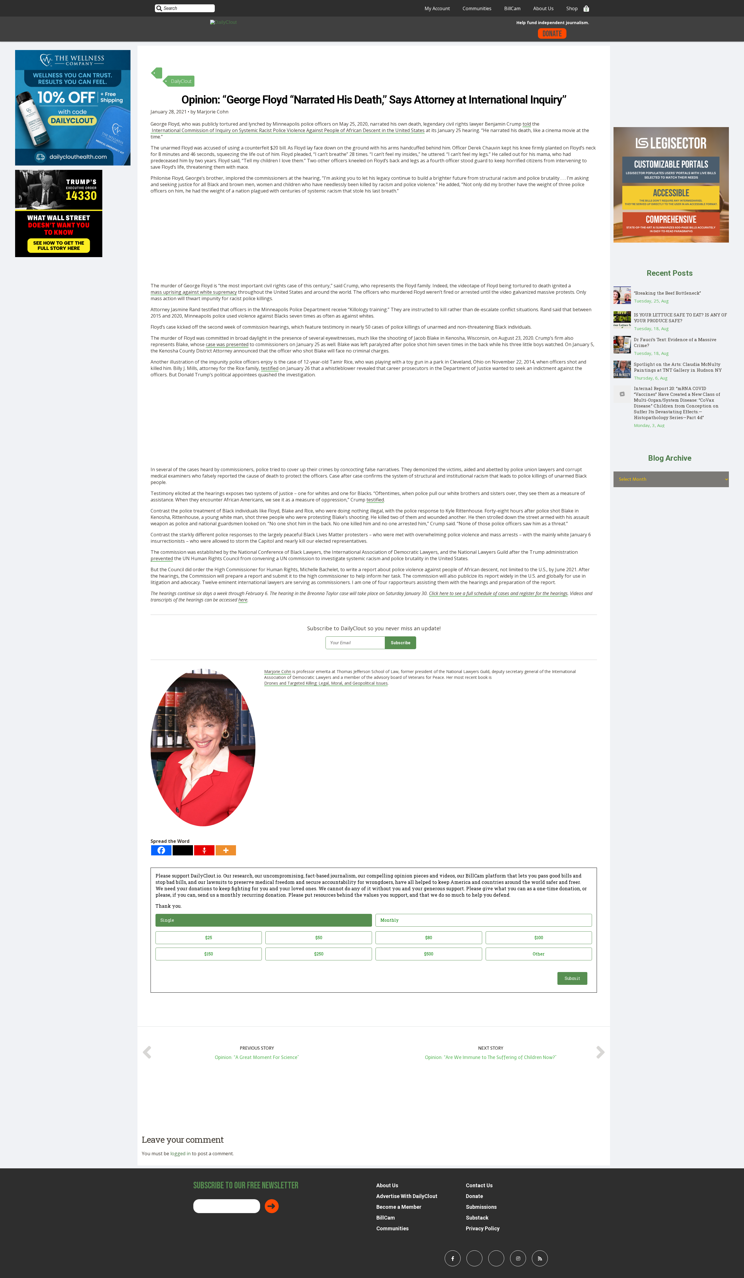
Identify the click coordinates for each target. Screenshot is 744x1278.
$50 (318, 937)
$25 (208, 937)
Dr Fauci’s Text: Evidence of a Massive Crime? (675, 342)
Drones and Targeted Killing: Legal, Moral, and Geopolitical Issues (326, 683)
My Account (437, 8)
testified (269, 368)
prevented (162, 558)
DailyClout (181, 81)
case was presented (227, 344)
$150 (208, 954)
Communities (477, 8)
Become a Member (398, 1207)
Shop (572, 8)
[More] (226, 850)
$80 (428, 937)
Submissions (481, 1207)
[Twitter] (183, 850)
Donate (552, 34)
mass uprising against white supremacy (194, 292)
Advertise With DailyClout (406, 1196)
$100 (538, 937)
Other (539, 954)
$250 (318, 954)
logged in (180, 1153)
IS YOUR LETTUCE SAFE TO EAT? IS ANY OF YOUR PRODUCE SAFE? (680, 317)
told (527, 124)
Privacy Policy (483, 1228)
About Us (543, 8)
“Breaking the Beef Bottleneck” (667, 293)
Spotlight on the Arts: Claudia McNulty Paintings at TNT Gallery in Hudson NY (678, 367)
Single (167, 920)
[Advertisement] (325, 239)
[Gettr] (204, 850)
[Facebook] (161, 850)
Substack (477, 1218)
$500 (428, 954)
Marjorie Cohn (277, 671)
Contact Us (479, 1185)
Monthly (389, 920)
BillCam (512, 8)
